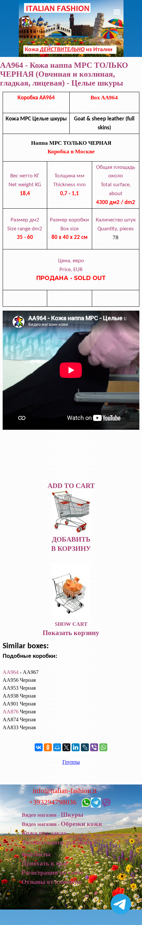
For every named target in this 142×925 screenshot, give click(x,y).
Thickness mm (69, 185)
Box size (69, 229)
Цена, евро (71, 261)
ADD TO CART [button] (71, 486)
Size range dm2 (24, 229)
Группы (71, 762)
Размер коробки (69, 220)
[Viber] (94, 747)
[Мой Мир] (57, 747)
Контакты (36, 854)
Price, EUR (71, 269)
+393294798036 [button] (53, 802)
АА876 (10, 711)
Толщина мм (69, 176)
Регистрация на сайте (52, 872)
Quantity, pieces (115, 229)
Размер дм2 (25, 220)
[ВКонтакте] (39, 747)
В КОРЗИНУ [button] (71, 548)
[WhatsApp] (103, 747)
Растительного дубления (57, 842)
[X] (66, 747)
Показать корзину (71, 633)
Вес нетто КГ (24, 176)
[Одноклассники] (48, 747)
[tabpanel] (71, 199)
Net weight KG (25, 185)
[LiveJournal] (85, 747)
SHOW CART (71, 624)
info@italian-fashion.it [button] (65, 791)
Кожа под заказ (44, 833)
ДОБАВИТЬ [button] (71, 539)
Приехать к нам (44, 863)
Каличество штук (116, 220)
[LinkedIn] (76, 747)
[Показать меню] (117, 12)
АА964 (10, 672)
